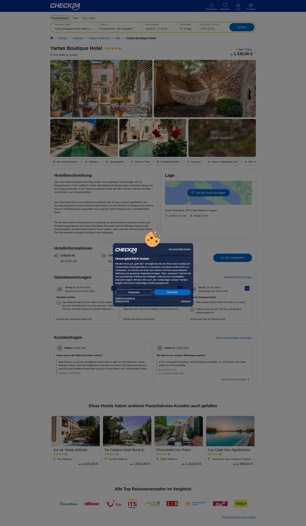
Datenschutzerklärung (125, 298)
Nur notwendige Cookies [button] (180, 249)
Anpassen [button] (134, 292)
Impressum (186, 301)
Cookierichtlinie (122, 301)
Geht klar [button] (172, 292)
